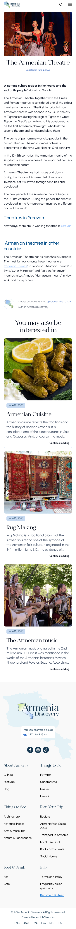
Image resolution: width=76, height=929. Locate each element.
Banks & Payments (52, 849)
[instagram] (38, 750)
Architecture (12, 816)
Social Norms (48, 856)
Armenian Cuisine (28, 414)
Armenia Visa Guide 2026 (53, 826)
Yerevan (66, 226)
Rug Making (21, 528)
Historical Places (14, 824)
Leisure (44, 789)
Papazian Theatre (15, 266)
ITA (60, 923)
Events (44, 796)
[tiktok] (46, 750)
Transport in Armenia (54, 835)
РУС (35, 923)
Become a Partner (52, 895)
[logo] (12, 4)
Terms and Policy (51, 877)
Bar (6, 877)
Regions (45, 816)
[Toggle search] (61, 4)
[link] (38, 393)
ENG (17, 923)
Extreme (45, 775)
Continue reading (59, 443)
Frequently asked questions (51, 886)
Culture (8, 775)
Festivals (9, 782)
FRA (43, 923)
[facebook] (30, 750)
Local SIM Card (50, 842)
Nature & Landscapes (18, 838)
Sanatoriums (48, 782)
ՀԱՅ (26, 923)
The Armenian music (32, 641)
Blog (6, 789)
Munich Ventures (44, 917)
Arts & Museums (14, 831)
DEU (51, 923)
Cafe (7, 884)
